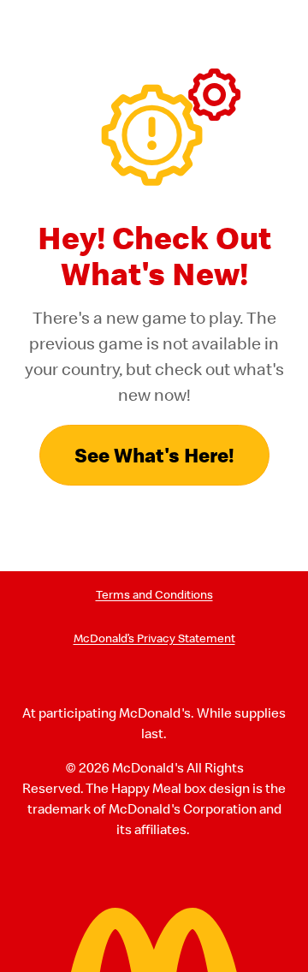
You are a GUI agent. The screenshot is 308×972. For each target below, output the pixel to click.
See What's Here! (154, 455)
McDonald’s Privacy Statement (154, 638)
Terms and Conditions (154, 594)
